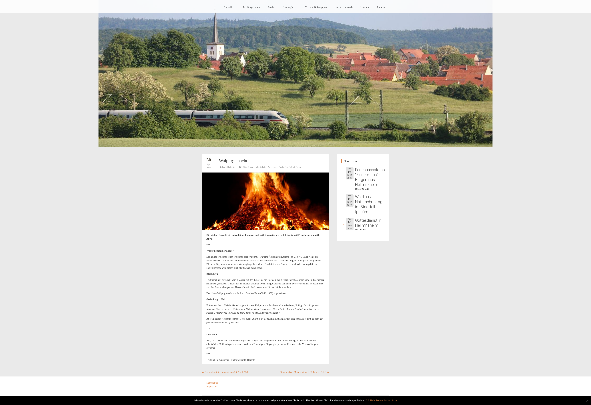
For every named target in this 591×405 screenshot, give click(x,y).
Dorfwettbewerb (343, 6)
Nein (372, 400)
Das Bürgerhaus (251, 6)
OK (367, 400)
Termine (365, 6)
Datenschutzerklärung (387, 400)
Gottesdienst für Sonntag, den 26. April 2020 (225, 372)
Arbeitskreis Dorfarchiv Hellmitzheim (284, 167)
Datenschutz (212, 383)
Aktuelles (228, 6)
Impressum (211, 386)
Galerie (381, 6)
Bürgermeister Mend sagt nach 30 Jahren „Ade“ (304, 372)
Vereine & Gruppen (316, 6)
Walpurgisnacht (233, 160)
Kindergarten (290, 6)
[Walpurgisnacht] (265, 201)
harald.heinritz (228, 167)
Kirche (271, 6)
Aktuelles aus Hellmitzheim (255, 167)
